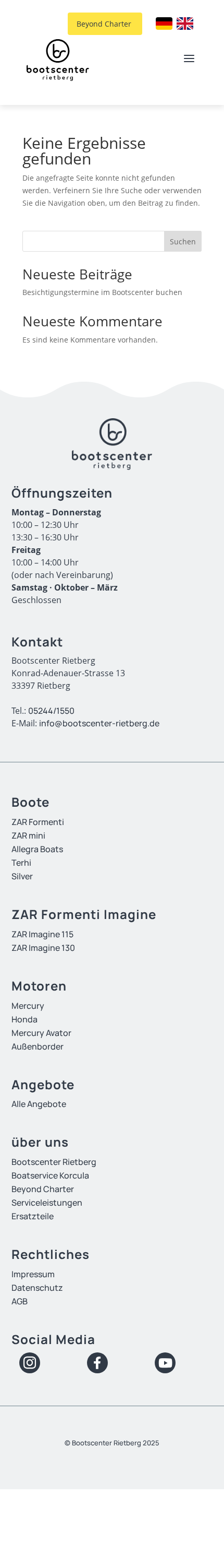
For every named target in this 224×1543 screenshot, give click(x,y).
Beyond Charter (99, 24)
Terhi (21, 862)
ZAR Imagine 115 (42, 934)
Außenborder (37, 1046)
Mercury (27, 1005)
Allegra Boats (37, 849)
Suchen (183, 241)
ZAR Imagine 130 (43, 947)
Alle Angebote (38, 1104)
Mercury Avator (41, 1033)
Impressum (33, 1274)
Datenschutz (37, 1287)
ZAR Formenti (37, 822)
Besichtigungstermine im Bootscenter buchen (102, 292)
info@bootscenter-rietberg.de (99, 723)
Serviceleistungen (46, 1202)
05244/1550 (51, 710)
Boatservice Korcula (50, 1175)
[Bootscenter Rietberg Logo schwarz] (58, 60)
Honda (24, 1019)
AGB (19, 1301)
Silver (22, 876)
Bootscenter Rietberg (53, 1162)
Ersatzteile (32, 1216)
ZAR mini (28, 835)
